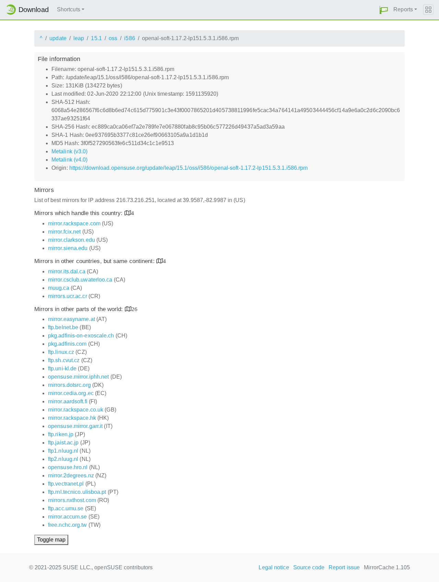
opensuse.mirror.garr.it (75, 426)
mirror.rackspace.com (74, 223)
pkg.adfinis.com (67, 344)
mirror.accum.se (67, 517)
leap (78, 38)
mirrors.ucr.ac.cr (67, 296)
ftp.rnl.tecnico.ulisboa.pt (77, 492)
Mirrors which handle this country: (79, 213)
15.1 (96, 38)
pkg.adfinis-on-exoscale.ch (81, 335)
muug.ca (58, 288)
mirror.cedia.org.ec (71, 393)
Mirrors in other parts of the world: (79, 309)
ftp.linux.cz (61, 352)
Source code (308, 567)
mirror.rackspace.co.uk (75, 410)
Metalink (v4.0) (69, 160)
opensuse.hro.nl (68, 467)
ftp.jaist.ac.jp (63, 443)
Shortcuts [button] (68, 9)
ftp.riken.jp (60, 434)
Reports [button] (403, 9)
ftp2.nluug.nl (63, 459)
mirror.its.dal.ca (66, 271)
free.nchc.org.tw (67, 525)
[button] (384, 10)
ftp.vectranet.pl (66, 484)
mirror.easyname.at (71, 319)
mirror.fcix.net (64, 232)
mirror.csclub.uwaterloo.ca (80, 280)
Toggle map (51, 540)
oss (113, 38)
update (58, 38)
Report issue (344, 567)
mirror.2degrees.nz (71, 475)
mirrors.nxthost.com (72, 500)
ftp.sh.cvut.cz (64, 360)
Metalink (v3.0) (69, 151)
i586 (129, 38)
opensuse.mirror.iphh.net (78, 377)
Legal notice (274, 567)
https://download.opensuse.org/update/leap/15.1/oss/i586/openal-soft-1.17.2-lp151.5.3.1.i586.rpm (188, 168)
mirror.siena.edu (68, 248)
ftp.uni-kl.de (62, 368)
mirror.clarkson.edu (71, 240)
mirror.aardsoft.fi (67, 401)
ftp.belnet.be (63, 327)
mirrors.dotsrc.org (69, 385)
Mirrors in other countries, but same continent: (95, 261)
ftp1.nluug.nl (63, 451)
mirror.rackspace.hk (72, 418)
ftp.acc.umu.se (65, 508)
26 (134, 309)
